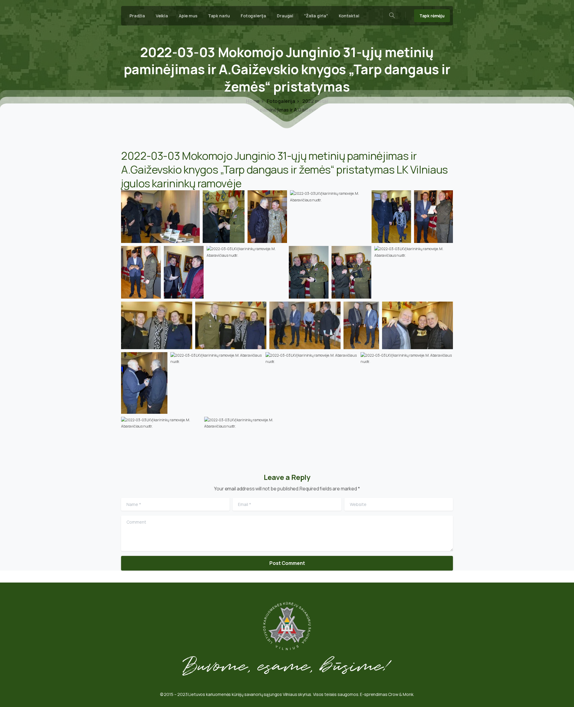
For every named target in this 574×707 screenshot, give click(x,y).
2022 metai (314, 101)
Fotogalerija (280, 101)
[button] (160, 216)
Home (252, 101)
